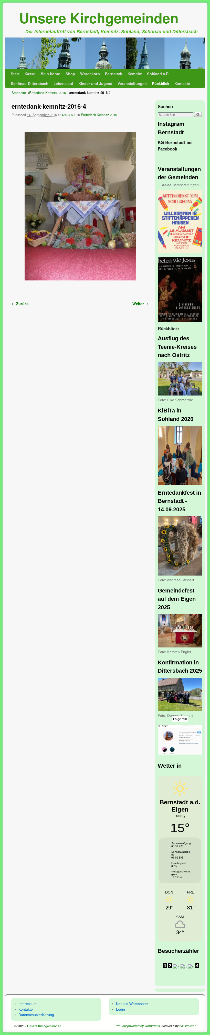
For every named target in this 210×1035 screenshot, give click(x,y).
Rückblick (160, 83)
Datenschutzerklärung (36, 1015)
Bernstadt (113, 73)
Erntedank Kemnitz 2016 (47, 92)
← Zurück (20, 303)
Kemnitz (135, 73)
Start (15, 73)
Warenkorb (90, 73)
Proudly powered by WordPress (138, 1026)
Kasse (30, 73)
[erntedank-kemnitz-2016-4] (80, 206)
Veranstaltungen (132, 83)
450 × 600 (69, 114)
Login (120, 1009)
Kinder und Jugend (95, 83)
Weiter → (140, 303)
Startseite (19, 92)
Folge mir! (180, 719)
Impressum (27, 1004)
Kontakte (182, 83)
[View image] (180, 221)
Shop (70, 73)
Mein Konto (50, 73)
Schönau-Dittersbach (29, 83)
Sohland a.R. (158, 73)
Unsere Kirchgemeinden (98, 18)
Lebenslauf (63, 83)
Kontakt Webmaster (132, 1004)
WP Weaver (187, 1026)
